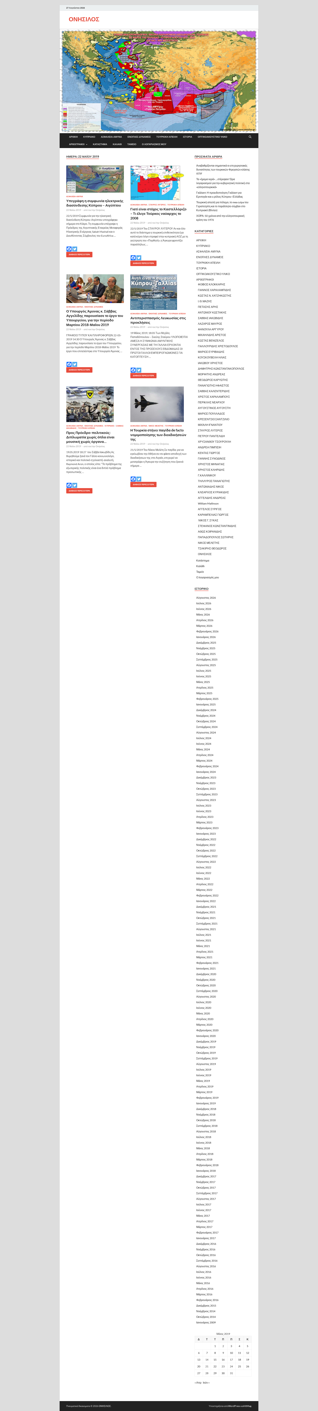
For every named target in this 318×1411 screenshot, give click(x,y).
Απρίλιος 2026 (204, 620)
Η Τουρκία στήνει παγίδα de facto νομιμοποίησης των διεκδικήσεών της (158, 434)
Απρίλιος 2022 (204, 884)
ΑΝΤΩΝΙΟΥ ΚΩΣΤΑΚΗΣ (212, 312)
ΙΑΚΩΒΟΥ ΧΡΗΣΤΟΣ (210, 363)
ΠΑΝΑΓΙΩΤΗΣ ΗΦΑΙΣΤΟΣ (213, 385)
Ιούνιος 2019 (203, 1075)
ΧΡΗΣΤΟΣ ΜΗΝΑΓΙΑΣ (211, 464)
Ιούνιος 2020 (203, 1007)
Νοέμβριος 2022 (205, 844)
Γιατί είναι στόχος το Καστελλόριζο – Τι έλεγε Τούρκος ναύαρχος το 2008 (158, 213)
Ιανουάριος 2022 (206, 901)
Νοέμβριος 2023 (205, 783)
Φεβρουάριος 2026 (207, 631)
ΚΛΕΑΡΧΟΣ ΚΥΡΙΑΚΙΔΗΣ (213, 492)
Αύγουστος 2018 (206, 1131)
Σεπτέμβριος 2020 (206, 990)
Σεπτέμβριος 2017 (206, 1193)
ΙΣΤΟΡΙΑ (187, 136)
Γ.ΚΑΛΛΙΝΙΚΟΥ (207, 475)
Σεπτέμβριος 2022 (206, 856)
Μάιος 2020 (203, 1013)
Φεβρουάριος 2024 (207, 766)
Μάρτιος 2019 (204, 1092)
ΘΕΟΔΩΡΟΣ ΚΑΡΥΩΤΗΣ (213, 379)
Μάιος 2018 (203, 1148)
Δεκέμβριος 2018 (206, 1108)
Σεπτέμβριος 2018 (206, 1125)
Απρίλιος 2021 (204, 951)
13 (198, 1359)
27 (198, 1373)
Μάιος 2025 (203, 681)
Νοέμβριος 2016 (205, 1249)
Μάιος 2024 (203, 749)
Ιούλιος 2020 (203, 1002)
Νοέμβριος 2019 (205, 1047)
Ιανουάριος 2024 (206, 771)
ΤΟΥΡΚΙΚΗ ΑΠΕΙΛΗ (166, 136)
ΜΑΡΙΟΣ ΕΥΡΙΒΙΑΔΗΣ (211, 351)
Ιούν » (206, 1382)
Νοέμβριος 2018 (205, 1114)
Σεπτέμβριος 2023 (206, 794)
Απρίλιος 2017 (204, 1221)
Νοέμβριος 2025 (205, 648)
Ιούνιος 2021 (203, 940)
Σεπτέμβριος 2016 (206, 1260)
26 (247, 1366)
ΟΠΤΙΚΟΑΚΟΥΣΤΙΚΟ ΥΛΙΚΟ (212, 136)
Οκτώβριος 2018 (206, 1120)
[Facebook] (69, 246)
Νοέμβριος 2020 (205, 979)
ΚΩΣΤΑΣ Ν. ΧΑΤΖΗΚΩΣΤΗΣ (214, 295)
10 (231, 1352)
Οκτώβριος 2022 (206, 850)
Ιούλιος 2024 (203, 738)
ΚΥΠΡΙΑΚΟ (89, 136)
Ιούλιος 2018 (203, 1137)
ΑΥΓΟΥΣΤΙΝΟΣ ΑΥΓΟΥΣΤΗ (214, 407)
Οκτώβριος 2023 (206, 788)
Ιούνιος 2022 (203, 872)
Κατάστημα (100, 144)
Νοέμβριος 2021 (205, 912)
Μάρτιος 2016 (204, 1294)
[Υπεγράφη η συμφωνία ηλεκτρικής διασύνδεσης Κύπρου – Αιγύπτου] (95, 179)
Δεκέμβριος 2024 (206, 710)
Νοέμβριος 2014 (205, 1311)
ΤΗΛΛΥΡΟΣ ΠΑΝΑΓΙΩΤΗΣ (214, 481)
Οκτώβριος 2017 (206, 1187)
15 (214, 1359)
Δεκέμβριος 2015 (206, 1305)
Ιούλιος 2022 (203, 867)
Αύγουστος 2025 (206, 665)
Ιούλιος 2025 (203, 670)
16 (223, 1359)
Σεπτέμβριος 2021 (206, 923)
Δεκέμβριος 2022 (206, 839)
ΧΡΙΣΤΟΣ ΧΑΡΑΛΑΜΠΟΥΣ (214, 396)
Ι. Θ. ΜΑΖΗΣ (205, 301)
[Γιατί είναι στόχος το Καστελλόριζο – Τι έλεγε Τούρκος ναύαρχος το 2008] (159, 183)
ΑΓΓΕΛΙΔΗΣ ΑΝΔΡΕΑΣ (212, 497)
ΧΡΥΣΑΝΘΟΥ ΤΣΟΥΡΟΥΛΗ (214, 441)
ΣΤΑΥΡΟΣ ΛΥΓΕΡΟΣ (157, 205)
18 (239, 1359)
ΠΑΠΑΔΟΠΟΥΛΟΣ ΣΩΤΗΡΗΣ (216, 537)
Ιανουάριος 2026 (206, 636)
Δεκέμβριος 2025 (206, 642)
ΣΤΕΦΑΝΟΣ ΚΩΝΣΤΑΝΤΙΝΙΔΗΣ (217, 525)
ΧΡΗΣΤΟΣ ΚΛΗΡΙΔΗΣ (211, 469)
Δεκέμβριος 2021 (206, 906)
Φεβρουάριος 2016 (207, 1299)
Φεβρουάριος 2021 (207, 962)
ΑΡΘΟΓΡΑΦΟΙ (76, 144)
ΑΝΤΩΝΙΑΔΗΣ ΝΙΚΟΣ (211, 486)
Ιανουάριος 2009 (206, 1322)
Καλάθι (117, 144)
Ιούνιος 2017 (203, 1210)
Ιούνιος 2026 (203, 608)
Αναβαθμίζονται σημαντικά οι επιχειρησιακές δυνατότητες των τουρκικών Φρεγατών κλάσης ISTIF (223, 169)
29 (214, 1373)
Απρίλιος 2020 (204, 1019)
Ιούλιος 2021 (203, 934)
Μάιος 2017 (203, 1215)
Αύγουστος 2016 (206, 1266)
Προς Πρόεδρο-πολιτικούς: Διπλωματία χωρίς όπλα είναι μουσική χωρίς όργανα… (90, 437)
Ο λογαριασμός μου (154, 144)
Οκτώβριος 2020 (206, 985)
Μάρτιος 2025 (204, 693)
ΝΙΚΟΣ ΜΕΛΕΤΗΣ (156, 426)
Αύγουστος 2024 (206, 732)
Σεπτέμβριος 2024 (206, 726)
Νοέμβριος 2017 (205, 1181)
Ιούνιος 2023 (203, 811)
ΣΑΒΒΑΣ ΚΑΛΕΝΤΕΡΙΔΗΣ (214, 391)
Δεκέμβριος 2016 (206, 1243)
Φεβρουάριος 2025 (207, 698)
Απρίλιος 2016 (204, 1288)
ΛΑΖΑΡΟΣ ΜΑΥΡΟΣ (210, 323)
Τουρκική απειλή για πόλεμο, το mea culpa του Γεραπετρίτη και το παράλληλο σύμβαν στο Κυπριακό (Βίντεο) (222, 206)
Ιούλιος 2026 (203, 603)
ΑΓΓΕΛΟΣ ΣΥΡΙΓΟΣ (210, 509)
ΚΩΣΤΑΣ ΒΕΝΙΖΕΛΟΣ (211, 340)
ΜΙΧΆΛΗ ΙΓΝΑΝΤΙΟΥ (210, 424)
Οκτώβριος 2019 (206, 1052)
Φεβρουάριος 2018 (207, 1165)
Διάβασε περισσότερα (78, 254)
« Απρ (198, 1382)
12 (247, 1352)
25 (239, 1366)
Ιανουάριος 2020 (206, 1035)
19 (247, 1359)
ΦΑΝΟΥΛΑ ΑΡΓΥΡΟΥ (211, 329)
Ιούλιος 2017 (203, 1204)
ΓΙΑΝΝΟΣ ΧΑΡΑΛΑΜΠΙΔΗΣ (214, 289)
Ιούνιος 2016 (203, 1277)
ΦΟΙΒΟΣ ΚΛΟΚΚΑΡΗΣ (211, 284)
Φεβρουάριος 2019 (207, 1097)
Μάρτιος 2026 (204, 625)
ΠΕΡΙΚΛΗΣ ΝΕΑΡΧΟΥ (211, 402)
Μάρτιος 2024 (204, 760)
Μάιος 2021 (203, 945)
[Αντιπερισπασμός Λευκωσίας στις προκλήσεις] (159, 292)
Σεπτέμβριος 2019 (206, 1058)
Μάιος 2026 (203, 614)
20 (198, 1366)
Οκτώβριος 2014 (206, 1316)
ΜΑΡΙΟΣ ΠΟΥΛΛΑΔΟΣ (211, 413)
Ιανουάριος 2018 (206, 1170)
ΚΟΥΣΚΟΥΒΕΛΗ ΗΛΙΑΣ (212, 357)
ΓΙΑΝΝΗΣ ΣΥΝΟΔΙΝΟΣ (212, 458)
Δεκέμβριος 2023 (206, 777)
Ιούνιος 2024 (203, 743)
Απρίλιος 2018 (204, 1153)
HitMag (247, 1406)
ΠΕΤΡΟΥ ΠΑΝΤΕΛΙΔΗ (211, 436)
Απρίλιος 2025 (204, 687)
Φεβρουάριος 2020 (207, 1030)
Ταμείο (131, 144)
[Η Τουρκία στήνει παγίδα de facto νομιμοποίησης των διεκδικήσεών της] (159, 404)
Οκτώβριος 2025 (206, 653)
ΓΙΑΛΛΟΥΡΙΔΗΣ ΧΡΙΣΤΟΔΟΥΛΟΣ (218, 346)
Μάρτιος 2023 (204, 822)
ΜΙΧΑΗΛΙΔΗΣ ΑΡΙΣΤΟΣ (212, 334)
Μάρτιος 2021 (204, 957)
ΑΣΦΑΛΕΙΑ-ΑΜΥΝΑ (111, 136)
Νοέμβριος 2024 (205, 715)
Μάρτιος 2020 (204, 1024)
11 (239, 1352)
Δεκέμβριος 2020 (206, 974)
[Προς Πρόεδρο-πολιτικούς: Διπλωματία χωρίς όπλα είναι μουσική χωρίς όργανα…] (95, 404)
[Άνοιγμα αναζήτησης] (250, 137)
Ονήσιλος (100, 210)
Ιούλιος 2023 (203, 805)
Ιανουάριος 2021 (206, 968)
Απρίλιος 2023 (204, 816)
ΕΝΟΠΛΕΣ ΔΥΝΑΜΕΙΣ (139, 136)
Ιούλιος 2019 (203, 1069)
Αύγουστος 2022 (206, 861)
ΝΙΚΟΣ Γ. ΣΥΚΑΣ (208, 520)
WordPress (234, 1406)
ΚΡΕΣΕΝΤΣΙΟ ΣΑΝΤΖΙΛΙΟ (213, 419)
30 (223, 1373)
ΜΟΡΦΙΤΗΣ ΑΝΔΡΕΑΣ (211, 374)
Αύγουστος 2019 (206, 1063)
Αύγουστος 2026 (206, 597)
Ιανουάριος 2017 (206, 1238)
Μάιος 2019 (203, 1080)
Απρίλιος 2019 (204, 1086)
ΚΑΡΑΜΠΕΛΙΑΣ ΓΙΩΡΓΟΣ (213, 514)
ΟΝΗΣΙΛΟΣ (84, 19)
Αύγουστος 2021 (206, 929)
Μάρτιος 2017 (204, 1226)
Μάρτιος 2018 (204, 1159)
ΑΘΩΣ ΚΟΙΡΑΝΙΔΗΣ (210, 531)
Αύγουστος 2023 (206, 799)
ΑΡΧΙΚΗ (73, 136)
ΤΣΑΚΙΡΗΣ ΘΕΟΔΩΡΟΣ (212, 548)
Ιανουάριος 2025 (206, 704)
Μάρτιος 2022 (204, 889)
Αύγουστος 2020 (206, 996)
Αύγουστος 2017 (206, 1198)
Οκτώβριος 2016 (206, 1254)
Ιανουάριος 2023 (206, 833)
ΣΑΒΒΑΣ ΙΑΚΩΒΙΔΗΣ (210, 318)
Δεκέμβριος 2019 (206, 1041)
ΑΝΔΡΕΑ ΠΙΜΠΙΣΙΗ (209, 447)
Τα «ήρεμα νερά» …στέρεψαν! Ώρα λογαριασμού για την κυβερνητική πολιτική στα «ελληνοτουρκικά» (223, 183)
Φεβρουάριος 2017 (207, 1232)
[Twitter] (74, 246)
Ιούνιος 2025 (203, 676)
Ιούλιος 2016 (203, 1271)
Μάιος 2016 (203, 1283)
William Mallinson (208, 503)
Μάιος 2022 (203, 878)
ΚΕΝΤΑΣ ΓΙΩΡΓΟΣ (209, 452)
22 (214, 1366)
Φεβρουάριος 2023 (207, 828)
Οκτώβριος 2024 (206, 721)
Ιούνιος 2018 (203, 1142)
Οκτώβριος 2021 (206, 917)
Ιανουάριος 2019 (206, 1103)
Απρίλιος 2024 (204, 754)
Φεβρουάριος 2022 (207, 895)
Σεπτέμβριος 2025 (206, 659)
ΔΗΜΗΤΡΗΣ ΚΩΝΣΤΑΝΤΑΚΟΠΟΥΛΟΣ (221, 368)
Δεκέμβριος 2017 (206, 1176)
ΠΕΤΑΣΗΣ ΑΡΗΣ (208, 306)
